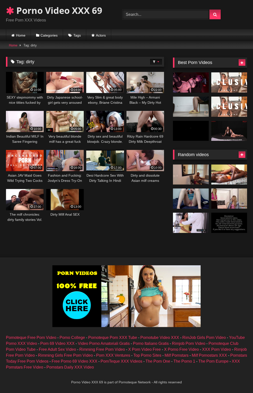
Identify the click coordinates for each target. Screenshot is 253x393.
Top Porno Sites (147, 355)
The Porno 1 (184, 361)
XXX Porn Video (216, 349)
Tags (77, 35)
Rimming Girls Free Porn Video (65, 355)
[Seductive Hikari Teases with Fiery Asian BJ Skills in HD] (229, 82)
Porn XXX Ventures (113, 355)
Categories (49, 35)
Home (20, 35)
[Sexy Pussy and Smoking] (191, 198)
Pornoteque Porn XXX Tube (112, 337)
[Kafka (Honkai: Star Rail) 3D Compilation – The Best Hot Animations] (191, 82)
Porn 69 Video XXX (57, 343)
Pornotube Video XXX (159, 337)
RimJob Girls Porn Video (204, 337)
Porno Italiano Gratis (151, 343)
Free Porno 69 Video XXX (74, 361)
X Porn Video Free (144, 349)
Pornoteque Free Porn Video (31, 337)
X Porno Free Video (181, 349)
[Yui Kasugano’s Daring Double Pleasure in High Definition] (229, 107)
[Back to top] (237, 378)
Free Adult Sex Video (57, 349)
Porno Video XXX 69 (58, 10)
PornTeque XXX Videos (121, 361)
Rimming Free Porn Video (102, 349)
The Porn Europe (213, 361)
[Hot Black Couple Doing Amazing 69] (229, 175)
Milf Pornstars (177, 355)
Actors (101, 35)
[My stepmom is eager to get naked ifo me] (229, 198)
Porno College (72, 337)
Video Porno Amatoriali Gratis (104, 343)
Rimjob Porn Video (188, 343)
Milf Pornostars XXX (209, 355)
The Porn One (158, 361)
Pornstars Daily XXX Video (70, 367)
